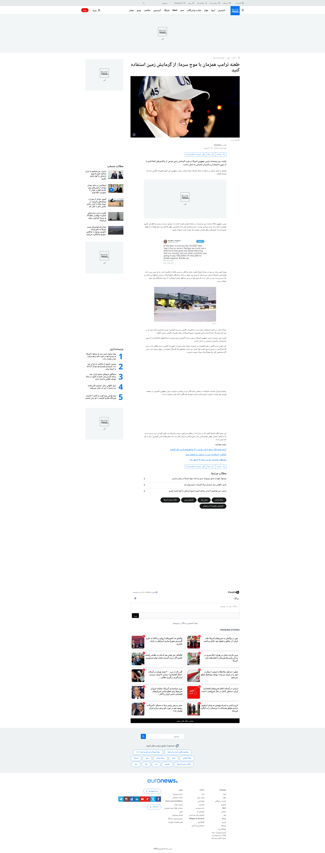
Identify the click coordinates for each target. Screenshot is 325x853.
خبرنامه (155, 806)
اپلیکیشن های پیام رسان (196, 815)
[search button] (144, 3)
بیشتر (181, 790)
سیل (147, 758)
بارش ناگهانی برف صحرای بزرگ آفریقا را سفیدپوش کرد (205, 485)
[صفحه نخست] (239, 58)
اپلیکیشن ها (200, 811)
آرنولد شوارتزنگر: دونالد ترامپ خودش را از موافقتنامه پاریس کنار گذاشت (198, 449)
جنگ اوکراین (187, 758)
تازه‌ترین (221, 10)
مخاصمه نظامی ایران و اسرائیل (178, 752)
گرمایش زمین (188, 499)
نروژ (136, 764)
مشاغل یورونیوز (177, 815)
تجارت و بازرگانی (194, 10)
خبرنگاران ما (222, 829)
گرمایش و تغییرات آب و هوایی (213, 506)
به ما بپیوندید (199, 808)
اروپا (213, 10)
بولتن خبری (200, 797)
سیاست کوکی (178, 804)
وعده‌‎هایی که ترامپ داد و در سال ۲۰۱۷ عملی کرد (208, 460)
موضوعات (222, 790)
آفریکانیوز (201, 822)
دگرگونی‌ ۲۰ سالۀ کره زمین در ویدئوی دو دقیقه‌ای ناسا (206, 455)
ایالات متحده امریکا (218, 58)
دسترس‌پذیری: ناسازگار (175, 818)
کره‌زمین (157, 10)
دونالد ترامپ (219, 499)
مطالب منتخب (115, 166)
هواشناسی (201, 801)
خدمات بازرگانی (177, 797)
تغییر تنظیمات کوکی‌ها (175, 822)
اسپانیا (136, 758)
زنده (84, 10)
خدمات (201, 790)
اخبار (234, 58)
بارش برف (204, 499)
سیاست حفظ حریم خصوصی (173, 808)
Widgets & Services (196, 818)
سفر (182, 10)
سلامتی (147, 10)
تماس (181, 811)
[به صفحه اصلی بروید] (235, 10)
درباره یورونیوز (178, 794)
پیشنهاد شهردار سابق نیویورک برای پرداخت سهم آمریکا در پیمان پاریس (199, 478)
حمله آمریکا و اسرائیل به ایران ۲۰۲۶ (148, 752)
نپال (146, 764)
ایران (173, 758)
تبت (156, 764)
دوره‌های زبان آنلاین (198, 825)
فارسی (239, 3)
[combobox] (156, 3)
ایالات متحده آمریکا (170, 499)
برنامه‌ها (223, 825)
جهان (206, 10)
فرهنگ (166, 10)
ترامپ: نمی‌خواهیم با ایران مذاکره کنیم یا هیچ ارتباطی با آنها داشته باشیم (197, 491)
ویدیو (139, 10)
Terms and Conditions (174, 801)
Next (175, 10)
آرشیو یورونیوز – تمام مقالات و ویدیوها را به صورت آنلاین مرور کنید (218, 835)
